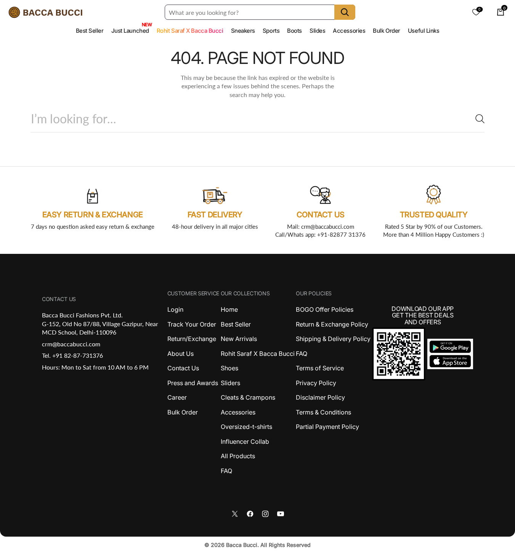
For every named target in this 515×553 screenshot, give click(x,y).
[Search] (477, 118)
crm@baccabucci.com (71, 343)
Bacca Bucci (241, 545)
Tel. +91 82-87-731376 (72, 355)
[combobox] (257, 118)
